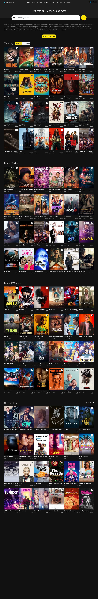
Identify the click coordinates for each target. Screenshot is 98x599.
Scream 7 (51, 96)
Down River (7, 271)
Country (39, 2)
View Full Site (48, 36)
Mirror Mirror (37, 511)
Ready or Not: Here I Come (55, 124)
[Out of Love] (11, 231)
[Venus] (26, 471)
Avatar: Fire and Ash (69, 69)
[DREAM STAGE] (11, 379)
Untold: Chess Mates (69, 124)
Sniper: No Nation (53, 69)
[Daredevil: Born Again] (41, 297)
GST (65, 244)
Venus (20, 483)
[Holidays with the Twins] (41, 204)
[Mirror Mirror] (41, 498)
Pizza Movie (37, 96)
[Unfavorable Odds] (56, 498)
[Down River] (11, 259)
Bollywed (66, 456)
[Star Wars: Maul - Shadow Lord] (71, 297)
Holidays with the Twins (40, 216)
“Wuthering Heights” (9, 124)
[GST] (71, 231)
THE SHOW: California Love (11, 483)
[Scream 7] (56, 84)
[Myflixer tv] (10, 2)
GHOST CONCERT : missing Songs (12, 363)
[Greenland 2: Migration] (86, 112)
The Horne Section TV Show (71, 483)
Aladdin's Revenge (68, 189)
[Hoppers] (26, 84)
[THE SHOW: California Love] (11, 471)
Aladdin (81, 189)
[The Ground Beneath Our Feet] (26, 204)
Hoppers (21, 96)
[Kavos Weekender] (86, 444)
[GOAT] (86, 84)
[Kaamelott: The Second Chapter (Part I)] (86, 204)
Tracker (6, 336)
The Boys (21, 309)
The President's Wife (39, 189)
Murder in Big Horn (9, 456)
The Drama (82, 69)
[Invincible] (11, 297)
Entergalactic (22, 511)
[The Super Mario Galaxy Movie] (41, 57)
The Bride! (6, 69)
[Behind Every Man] (71, 324)
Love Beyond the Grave (40, 363)
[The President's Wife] (41, 177)
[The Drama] (86, 57)
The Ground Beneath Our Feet (26, 216)
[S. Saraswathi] (71, 204)
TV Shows (52, 2)
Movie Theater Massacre (10, 216)
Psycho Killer (67, 96)
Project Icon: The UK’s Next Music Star (28, 429)
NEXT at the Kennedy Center (11, 511)
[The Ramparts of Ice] (56, 351)
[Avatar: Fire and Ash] (71, 57)
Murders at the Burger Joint (71, 511)
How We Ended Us (8, 189)
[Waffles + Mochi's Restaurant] (86, 471)
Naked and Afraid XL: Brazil (56, 336)
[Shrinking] (71, 379)
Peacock (81, 244)
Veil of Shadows (23, 363)
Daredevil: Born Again (39, 309)
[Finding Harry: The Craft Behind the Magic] (86, 139)
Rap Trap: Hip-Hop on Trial (55, 429)
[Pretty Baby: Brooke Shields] (26, 444)
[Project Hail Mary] (26, 57)
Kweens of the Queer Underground (43, 456)
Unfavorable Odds (53, 511)
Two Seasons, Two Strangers (71, 271)
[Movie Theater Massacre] (11, 204)
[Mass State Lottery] (41, 259)
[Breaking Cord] (26, 259)
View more (88, 402)
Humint (21, 151)
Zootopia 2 (22, 124)
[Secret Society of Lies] (86, 417)
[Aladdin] (86, 177)
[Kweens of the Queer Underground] (41, 444)
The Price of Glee (53, 456)
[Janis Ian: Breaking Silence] (26, 177)
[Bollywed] (71, 444)
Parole (66, 429)
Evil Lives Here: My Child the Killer (42, 391)
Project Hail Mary (23, 69)
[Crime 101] (11, 84)
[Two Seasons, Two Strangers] (71, 259)
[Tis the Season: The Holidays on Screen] (56, 471)
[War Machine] (41, 112)
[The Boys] (26, 297)
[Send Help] (56, 139)
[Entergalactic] (26, 498)
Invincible (6, 309)
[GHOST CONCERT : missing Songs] (11, 351)
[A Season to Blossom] (56, 177)
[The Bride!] (11, 57)
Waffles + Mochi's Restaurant (86, 483)
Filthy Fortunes (23, 336)
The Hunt (51, 391)
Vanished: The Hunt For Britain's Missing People (16, 429)
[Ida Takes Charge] (41, 324)
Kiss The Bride (53, 244)
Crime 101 (6, 96)
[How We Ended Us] (11, 177)
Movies (46, 2)
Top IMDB (59, 2)
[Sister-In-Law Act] (56, 204)
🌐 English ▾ (93, 2)
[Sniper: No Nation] (56, 57)
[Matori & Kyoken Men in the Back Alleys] (86, 324)
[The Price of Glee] (56, 444)
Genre (33, 2)
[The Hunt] (56, 379)
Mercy (35, 151)
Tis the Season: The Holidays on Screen (59, 483)
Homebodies (82, 391)
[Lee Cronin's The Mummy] (11, 139)
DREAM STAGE (7, 391)
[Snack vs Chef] (41, 471)
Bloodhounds (22, 391)
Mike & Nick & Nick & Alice (70, 151)
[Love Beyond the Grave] (41, 351)
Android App (67, 2)
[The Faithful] (56, 297)
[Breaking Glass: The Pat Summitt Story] (26, 231)
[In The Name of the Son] (41, 417)
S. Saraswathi (67, 216)
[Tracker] (11, 324)
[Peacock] (86, 231)
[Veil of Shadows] (26, 351)
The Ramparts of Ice (54, 363)
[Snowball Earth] (86, 351)
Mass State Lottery (38, 271)
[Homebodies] (86, 379)
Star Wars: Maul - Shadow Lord (72, 309)
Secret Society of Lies (84, 429)
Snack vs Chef (37, 483)
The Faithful (52, 309)
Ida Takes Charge (38, 336)
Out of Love (7, 244)
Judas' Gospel (82, 271)
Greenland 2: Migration (85, 124)
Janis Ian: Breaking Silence (26, 189)
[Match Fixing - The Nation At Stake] (56, 259)
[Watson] (86, 297)
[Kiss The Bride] (56, 231)
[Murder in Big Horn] (11, 444)
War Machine (37, 124)
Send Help (51, 151)
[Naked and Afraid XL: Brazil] (56, 324)
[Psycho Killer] (71, 84)
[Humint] (26, 139)
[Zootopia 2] (26, 112)
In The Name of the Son (40, 429)
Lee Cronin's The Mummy (10, 151)
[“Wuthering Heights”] (11, 112)
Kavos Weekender (83, 456)
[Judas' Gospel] (86, 259)
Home (28, 2)
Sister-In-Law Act (53, 216)
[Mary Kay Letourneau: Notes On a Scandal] (86, 498)
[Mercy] (41, 139)
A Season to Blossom (54, 189)
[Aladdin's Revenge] (71, 177)
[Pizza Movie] (41, 84)
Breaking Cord (22, 271)
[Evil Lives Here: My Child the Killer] (41, 379)
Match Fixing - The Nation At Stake (57, 271)
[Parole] (71, 417)
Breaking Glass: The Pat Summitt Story (28, 244)
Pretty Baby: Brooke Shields (26, 456)
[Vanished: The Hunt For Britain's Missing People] (11, 417)
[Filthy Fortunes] (26, 324)
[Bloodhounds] (26, 379)
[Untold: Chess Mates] (71, 112)
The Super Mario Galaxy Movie (41, 69)
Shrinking (66, 391)
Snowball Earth (83, 363)
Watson (81, 309)
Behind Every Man (68, 336)
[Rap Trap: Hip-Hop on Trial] (56, 417)
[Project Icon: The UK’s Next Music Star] (26, 417)
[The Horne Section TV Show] (71, 471)
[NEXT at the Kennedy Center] (11, 498)
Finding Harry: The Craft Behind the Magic (44, 244)
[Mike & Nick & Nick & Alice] (71, 139)
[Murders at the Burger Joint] (71, 498)
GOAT (80, 96)
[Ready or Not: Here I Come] (56, 112)
